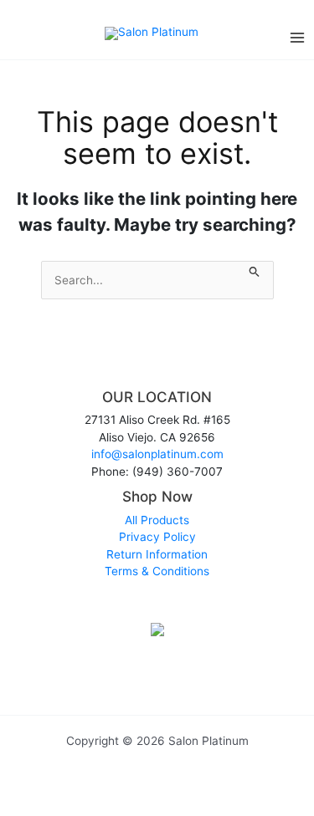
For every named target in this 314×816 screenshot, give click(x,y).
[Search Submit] (254, 269)
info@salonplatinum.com (157, 454)
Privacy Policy (157, 536)
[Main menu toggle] (297, 37)
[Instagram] (157, 600)
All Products (157, 520)
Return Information (157, 554)
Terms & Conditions (157, 571)
